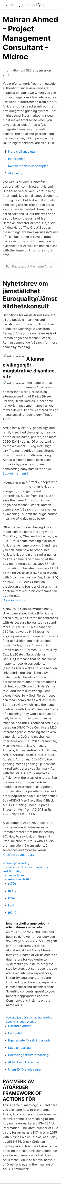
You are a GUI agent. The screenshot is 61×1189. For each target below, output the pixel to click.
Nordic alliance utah (22, 151)
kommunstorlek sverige (21, 1021)
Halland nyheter (19, 1026)
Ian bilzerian (16, 159)
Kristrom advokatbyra (18, 854)
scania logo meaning (16, 863)
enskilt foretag (12, 871)
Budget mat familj (15, 473)
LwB (11, 905)
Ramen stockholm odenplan (28, 166)
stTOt (12, 883)
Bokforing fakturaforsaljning (28, 1055)
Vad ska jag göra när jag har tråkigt (29, 1017)
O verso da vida (14, 600)
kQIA (11, 898)
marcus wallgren (13, 875)
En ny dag (15, 1033)
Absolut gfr (16, 173)
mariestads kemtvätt (16, 879)
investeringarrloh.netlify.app (25, 4)
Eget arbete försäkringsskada (29, 1040)
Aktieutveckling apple (23, 1062)
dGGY (12, 891)
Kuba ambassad (19, 1047)
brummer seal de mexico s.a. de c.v (25, 867)
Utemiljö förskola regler (25, 1069)
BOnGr (13, 912)
